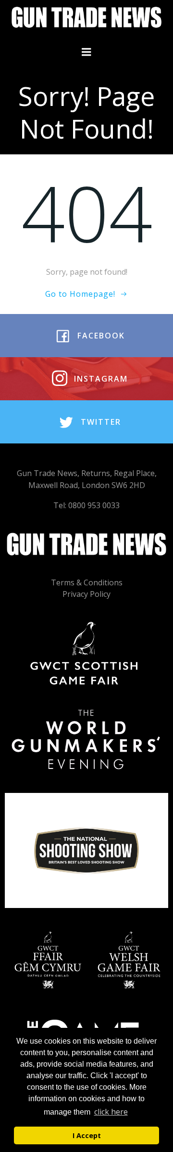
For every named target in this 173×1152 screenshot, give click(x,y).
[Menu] (86, 52)
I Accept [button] (87, 1135)
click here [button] (111, 1111)
